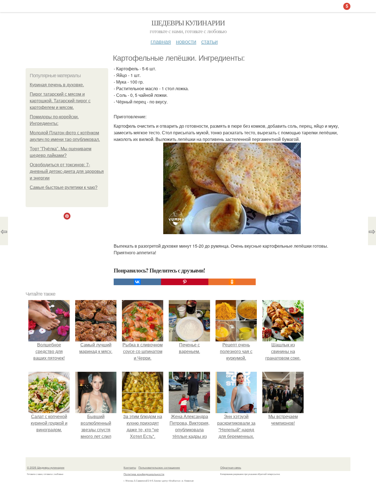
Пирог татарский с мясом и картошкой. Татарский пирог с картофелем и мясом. (60, 101)
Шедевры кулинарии (188, 22)
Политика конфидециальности (144, 474)
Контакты (130, 467)
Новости (186, 41)
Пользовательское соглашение (159, 467)
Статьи (209, 41)
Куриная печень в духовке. (57, 84)
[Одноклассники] (232, 282)
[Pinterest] (184, 282)
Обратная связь (230, 467)
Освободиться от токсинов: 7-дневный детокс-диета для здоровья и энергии (67, 171)
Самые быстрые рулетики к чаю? (63, 187)
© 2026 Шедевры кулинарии (45, 467)
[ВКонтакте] (137, 282)
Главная (161, 41)
